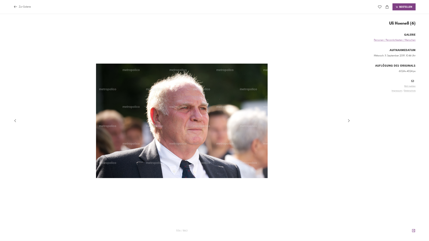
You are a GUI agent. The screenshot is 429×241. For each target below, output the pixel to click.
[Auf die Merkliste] (380, 7)
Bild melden (410, 86)
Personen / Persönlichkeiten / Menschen (395, 40)
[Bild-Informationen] (414, 230)
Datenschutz (410, 91)
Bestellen (405, 7)
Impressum (397, 91)
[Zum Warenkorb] (387, 7)
